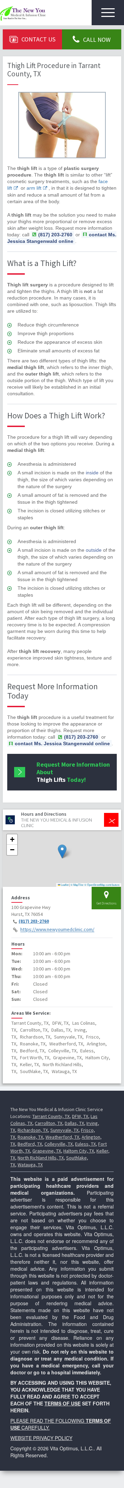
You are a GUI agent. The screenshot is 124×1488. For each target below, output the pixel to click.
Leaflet (64, 885)
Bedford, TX (30, 1144)
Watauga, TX (30, 1165)
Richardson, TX (33, 1130)
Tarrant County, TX (51, 1116)
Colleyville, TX (58, 1144)
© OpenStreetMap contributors (102, 885)
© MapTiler (77, 885)
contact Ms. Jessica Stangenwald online (61, 238)
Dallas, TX (74, 1123)
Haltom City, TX (78, 1151)
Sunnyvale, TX (64, 1130)
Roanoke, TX (30, 1137)
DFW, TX (80, 1116)
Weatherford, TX (62, 1137)
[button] (62, 851)
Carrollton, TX (48, 1123)
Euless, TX (85, 1144)
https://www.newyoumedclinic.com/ (57, 930)
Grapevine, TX (46, 1151)
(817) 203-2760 (34, 921)
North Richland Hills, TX (41, 1158)
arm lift (34, 188)
